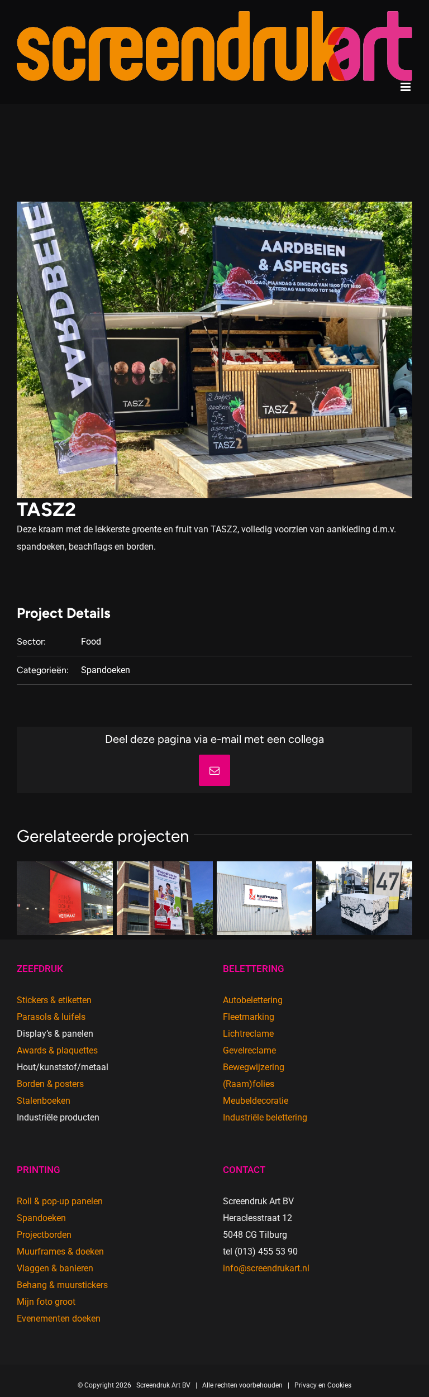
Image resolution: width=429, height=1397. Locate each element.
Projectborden (44, 1234)
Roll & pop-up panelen (60, 1201)
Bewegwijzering (253, 1067)
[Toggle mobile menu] (406, 87)
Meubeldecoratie (255, 1100)
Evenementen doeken (59, 1318)
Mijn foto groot (46, 1301)
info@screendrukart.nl (266, 1268)
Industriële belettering (265, 1117)
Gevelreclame (249, 1050)
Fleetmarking (248, 1017)
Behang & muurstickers (62, 1285)
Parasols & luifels (51, 1017)
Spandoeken (105, 670)
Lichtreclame (248, 1033)
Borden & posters (50, 1084)
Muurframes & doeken (60, 1251)
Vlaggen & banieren (55, 1268)
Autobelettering (253, 1000)
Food (91, 641)
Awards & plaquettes (57, 1050)
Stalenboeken (43, 1100)
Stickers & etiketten (54, 1000)
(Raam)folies (248, 1084)
